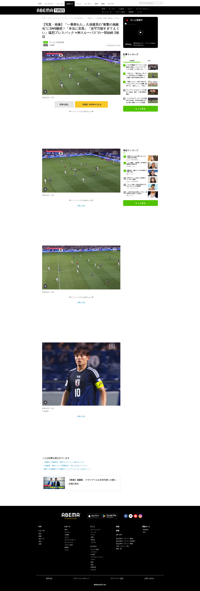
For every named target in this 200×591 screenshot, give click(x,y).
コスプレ (93, 542)
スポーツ (69, 4)
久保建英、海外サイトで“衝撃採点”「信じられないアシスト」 (66, 465)
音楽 (92, 564)
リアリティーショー (97, 557)
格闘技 (131, 12)
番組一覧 (119, 549)
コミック (93, 532)
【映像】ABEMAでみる (91, 104)
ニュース (59, 4)
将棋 (96, 4)
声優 (92, 537)
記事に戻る (81, 206)
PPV (144, 532)
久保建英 (52, 45)
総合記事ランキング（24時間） (126, 541)
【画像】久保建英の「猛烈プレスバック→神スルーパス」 (65, 462)
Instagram (140, 516)
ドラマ (93, 559)
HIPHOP (93, 567)
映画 (92, 562)
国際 (40, 536)
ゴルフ (130, 9)
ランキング (49, 4)
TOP (39, 4)
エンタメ (88, 4)
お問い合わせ (149, 578)
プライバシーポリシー (81, 578)
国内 (40, 534)
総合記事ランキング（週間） (125, 543)
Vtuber (93, 540)
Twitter (131, 516)
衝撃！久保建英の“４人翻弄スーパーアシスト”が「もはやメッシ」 (68, 469)
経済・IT (41, 539)
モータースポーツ (142, 9)
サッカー (112, 9)
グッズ (93, 535)
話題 (40, 544)
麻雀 (103, 4)
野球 (103, 9)
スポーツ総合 (120, 12)
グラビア (93, 570)
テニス (139, 12)
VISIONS (145, 529)
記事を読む (64, 104)
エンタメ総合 (95, 549)
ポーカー (111, 4)
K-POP (93, 554)
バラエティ (94, 552)
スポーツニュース (54, 18)
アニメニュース (95, 529)
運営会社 (49, 578)
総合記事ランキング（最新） (125, 538)
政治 (40, 541)
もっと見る (140, 109)
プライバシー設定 (116, 578)
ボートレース (107, 12)
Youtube (136, 516)
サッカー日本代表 (76, 18)
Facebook (126, 516)
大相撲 (121, 9)
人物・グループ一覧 (122, 546)
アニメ (78, 4)
